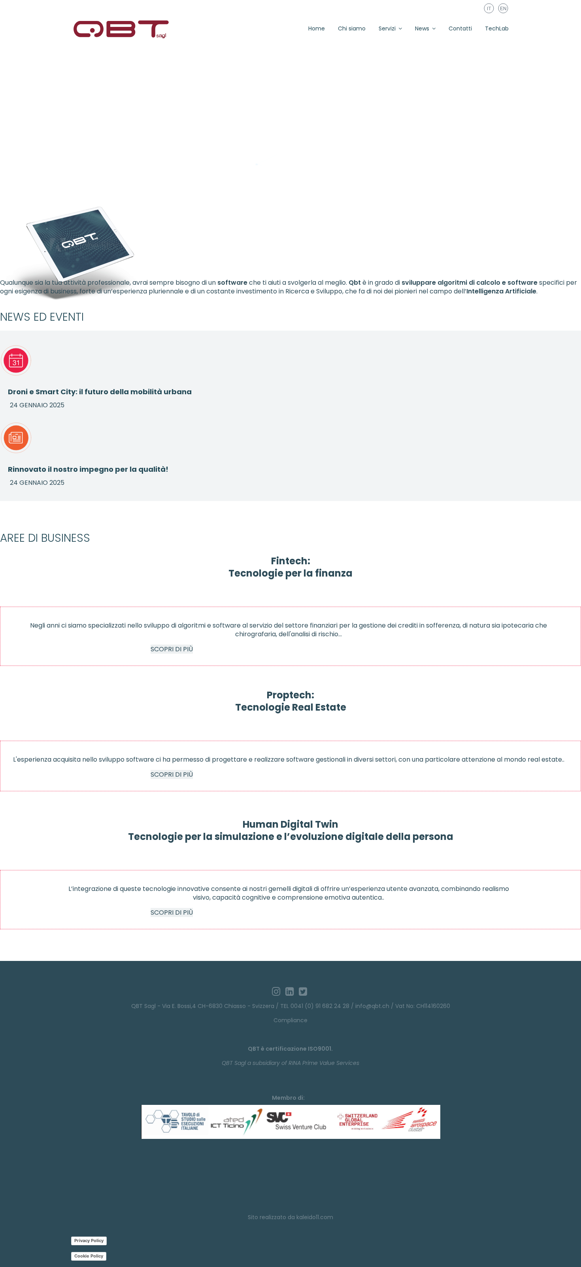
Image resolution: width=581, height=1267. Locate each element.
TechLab (497, 28)
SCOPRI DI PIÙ (172, 649)
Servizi (387, 28)
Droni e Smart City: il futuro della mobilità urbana (100, 392)
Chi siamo (352, 28)
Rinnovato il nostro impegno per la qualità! (88, 469)
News (422, 28)
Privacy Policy (89, 1240)
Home (316, 28)
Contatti (460, 28)
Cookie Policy (88, 1256)
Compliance (290, 1020)
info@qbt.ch (372, 1006)
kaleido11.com (314, 1217)
